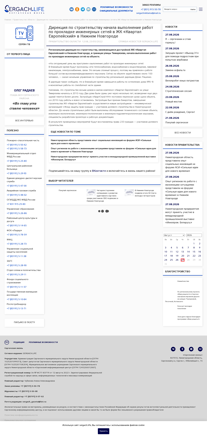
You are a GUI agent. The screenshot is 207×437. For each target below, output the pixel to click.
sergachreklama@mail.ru (148, 13)
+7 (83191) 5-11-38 (16, 256)
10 (165, 252)
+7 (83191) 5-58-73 (17, 149)
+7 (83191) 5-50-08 (27, 391)
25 (171, 260)
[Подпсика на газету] (200, 349)
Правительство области (65, 42)
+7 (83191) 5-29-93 (16, 174)
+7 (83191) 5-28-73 (17, 244)
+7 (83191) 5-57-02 (34, 397)
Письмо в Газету (24, 322)
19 (177, 256)
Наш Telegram (83, 9)
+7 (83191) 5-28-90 (16, 266)
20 (182, 256)
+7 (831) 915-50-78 (151, 10)
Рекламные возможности (116, 7)
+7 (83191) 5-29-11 (16, 275)
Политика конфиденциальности (21, 415)
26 (177, 260)
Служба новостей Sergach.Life (138, 42)
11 (171, 252)
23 (199, 256)
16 (199, 252)
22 (194, 256)
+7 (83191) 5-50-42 (17, 145)
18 (171, 256)
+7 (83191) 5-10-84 (16, 299)
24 (165, 260)
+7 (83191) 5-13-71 (16, 309)
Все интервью (24, 121)
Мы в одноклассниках (77, 9)
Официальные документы (116, 11)
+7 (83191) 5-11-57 (16, 287)
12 (177, 252)
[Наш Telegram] (191, 349)
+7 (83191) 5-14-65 (17, 226)
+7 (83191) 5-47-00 (16, 186)
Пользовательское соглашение (20, 420)
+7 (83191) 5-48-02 (17, 195)
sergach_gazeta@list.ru (88, 9)
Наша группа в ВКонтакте (71, 9)
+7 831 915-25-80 (16, 204)
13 (182, 252)
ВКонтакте (99, 171)
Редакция (19, 342)
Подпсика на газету (94, 9)
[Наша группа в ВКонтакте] (173, 349)
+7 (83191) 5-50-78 (30, 386)
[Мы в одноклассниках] (182, 349)
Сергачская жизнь (24, 9)
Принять (103, 431)
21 (188, 256)
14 (188, 252)
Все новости (182, 133)
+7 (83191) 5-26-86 (17, 213)
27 (182, 260)
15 (194, 252)
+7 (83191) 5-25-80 (17, 161)
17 (165, 256)
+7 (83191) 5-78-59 (17, 235)
